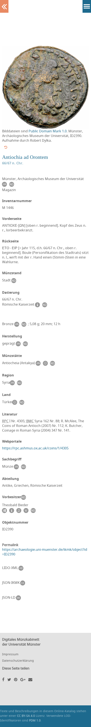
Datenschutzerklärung (18, 660)
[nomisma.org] (5, 184)
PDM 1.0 (35, 720)
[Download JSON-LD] (19, 598)
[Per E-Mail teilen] (30, 679)
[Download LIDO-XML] (22, 568)
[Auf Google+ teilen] (22, 679)
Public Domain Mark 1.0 (48, 131)
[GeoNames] (46, 363)
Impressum (10, 654)
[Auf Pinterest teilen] (15, 679)
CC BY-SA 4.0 (26, 716)
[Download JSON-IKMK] (24, 583)
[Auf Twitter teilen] (9, 679)
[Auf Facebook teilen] (3, 679)
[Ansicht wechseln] (5, 147)
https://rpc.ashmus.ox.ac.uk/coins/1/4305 (35, 448)
